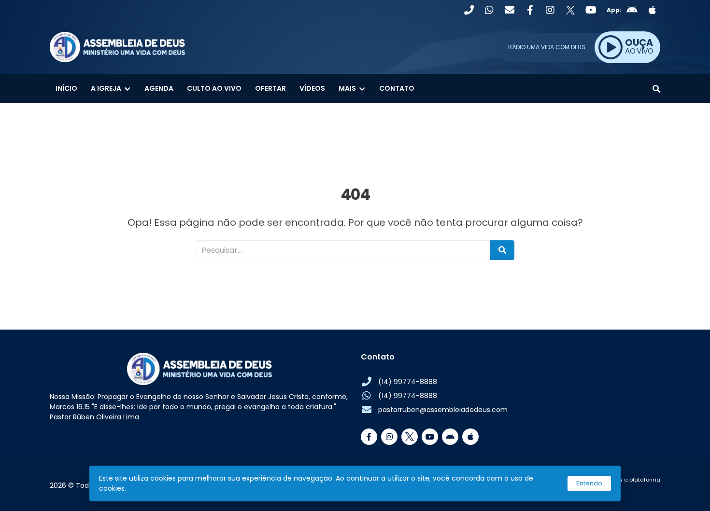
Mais (347, 88)
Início (66, 88)
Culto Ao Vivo (214, 88)
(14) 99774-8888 (407, 382)
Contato (396, 88)
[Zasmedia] (636, 491)
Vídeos (312, 88)
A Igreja (106, 88)
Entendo (589, 483)
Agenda (158, 88)
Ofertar (270, 88)
